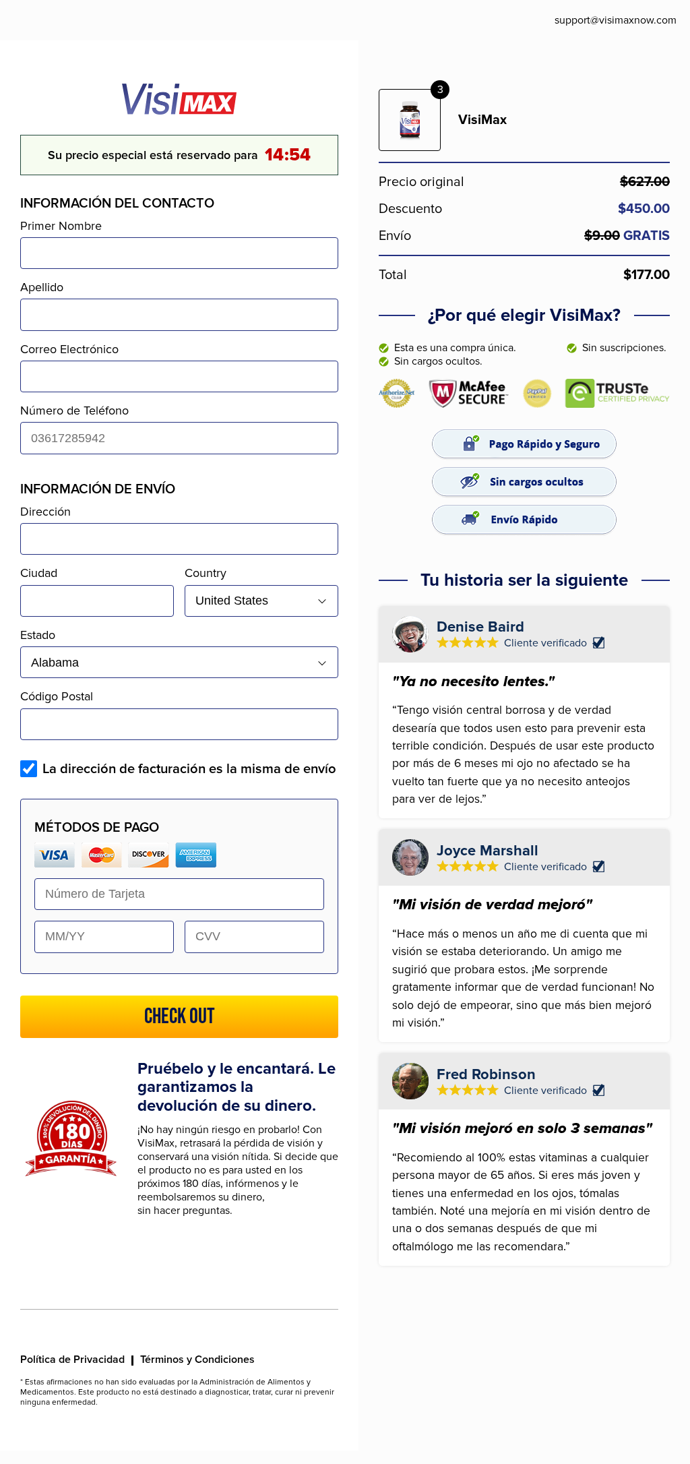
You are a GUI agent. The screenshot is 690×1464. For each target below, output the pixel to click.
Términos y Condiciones (197, 1359)
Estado (37, 635)
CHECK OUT (179, 1017)
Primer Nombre (61, 225)
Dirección (45, 511)
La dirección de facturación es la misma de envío (189, 768)
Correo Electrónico (69, 349)
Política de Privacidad (72, 1359)
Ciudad (38, 573)
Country (205, 573)
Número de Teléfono (74, 410)
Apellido (41, 287)
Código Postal (56, 696)
